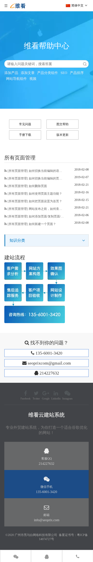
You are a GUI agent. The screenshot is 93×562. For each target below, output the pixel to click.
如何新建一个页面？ (42, 224)
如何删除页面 (38, 186)
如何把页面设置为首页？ (45, 201)
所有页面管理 (18, 171)
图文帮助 (62, 124)
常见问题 (25, 124)
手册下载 (25, 134)
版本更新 (62, 134)
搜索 (84, 63)
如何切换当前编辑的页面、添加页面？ (54, 178)
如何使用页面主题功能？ (45, 193)
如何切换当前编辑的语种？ (47, 171)
